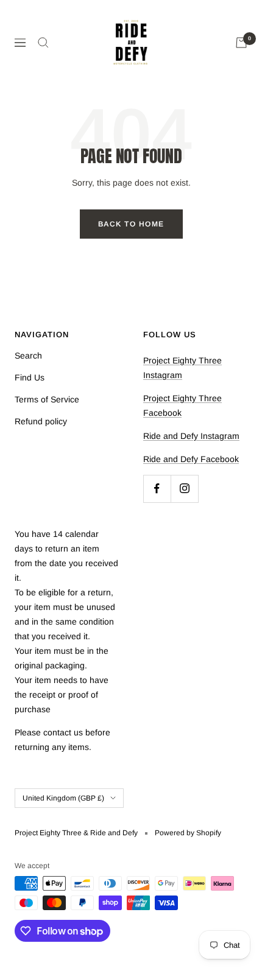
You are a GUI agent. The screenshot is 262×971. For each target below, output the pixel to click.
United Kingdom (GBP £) (63, 798)
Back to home (131, 224)
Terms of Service (47, 399)
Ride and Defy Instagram (191, 436)
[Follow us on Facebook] (157, 488)
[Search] (43, 42)
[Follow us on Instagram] (184, 488)
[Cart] (241, 42)
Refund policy (41, 421)
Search (28, 355)
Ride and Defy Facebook (191, 459)
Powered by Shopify (188, 833)
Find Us (29, 377)
